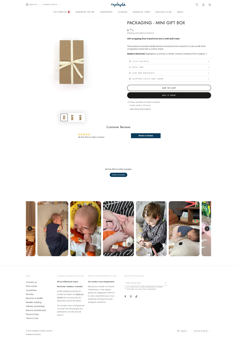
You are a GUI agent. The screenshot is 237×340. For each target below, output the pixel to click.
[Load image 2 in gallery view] (72, 117)
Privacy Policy (32, 314)
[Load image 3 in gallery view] (80, 117)
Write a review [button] (145, 135)
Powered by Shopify (33, 334)
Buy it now (169, 95)
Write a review (118, 174)
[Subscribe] (166, 283)
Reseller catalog (33, 302)
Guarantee (31, 290)
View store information (140, 109)
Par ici (90, 286)
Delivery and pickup (35, 306)
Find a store (31, 286)
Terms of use (32, 318)
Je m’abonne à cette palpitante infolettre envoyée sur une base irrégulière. (145, 288)
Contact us (31, 282)
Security (30, 294)
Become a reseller (34, 298)
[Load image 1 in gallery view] (64, 117)
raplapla (35, 331)
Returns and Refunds (36, 310)
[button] (197, 4)
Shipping (131, 33)
